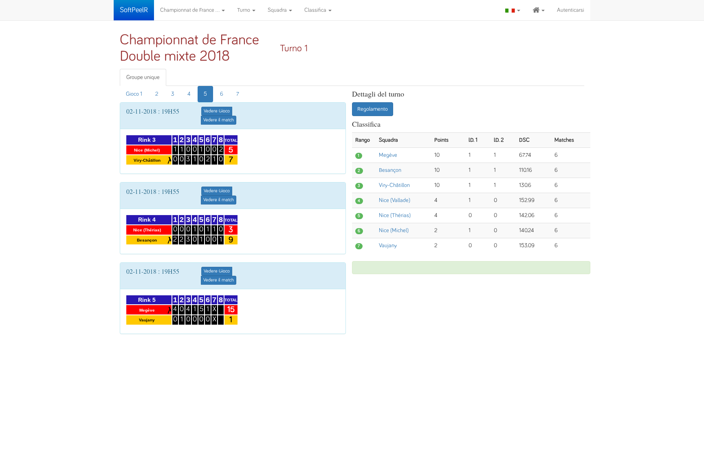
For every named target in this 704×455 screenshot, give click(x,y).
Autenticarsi (570, 10)
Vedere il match (218, 120)
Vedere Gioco (217, 111)
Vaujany (388, 245)
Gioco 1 (134, 94)
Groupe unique (143, 77)
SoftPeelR (134, 10)
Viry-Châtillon (394, 185)
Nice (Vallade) (394, 200)
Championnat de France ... (190, 10)
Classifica (316, 10)
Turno (244, 10)
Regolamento (372, 109)
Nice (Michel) (394, 230)
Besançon (390, 170)
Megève (388, 155)
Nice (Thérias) (395, 215)
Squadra (278, 10)
